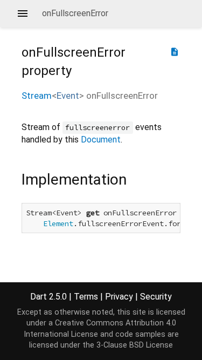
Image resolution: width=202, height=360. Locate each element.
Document (101, 139)
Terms (86, 296)
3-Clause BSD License (134, 345)
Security (156, 296)
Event (68, 95)
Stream (37, 95)
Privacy (119, 296)
